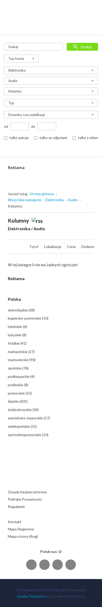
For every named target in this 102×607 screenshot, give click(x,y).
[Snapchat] (70, 564)
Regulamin (16, 506)
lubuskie (17, 335)
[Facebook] (31, 564)
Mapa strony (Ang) (23, 536)
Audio (39, 228)
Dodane (87, 246)
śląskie (18, 401)
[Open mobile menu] (90, 25)
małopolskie (21, 351)
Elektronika (19, 228)
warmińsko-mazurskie (29, 418)
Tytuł (34, 246)
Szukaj (86, 46)
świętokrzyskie (23, 409)
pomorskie (20, 393)
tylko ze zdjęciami (53, 137)
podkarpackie (21, 376)
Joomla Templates (31, 596)
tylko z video (88, 137)
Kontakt (14, 521)
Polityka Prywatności (25, 499)
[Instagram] (57, 564)
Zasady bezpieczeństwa (27, 492)
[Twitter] (44, 564)
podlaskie (18, 385)
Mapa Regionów (21, 529)
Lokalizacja (53, 246)
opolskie (18, 368)
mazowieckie (22, 359)
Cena (71, 246)
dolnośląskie (21, 310)
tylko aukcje (19, 137)
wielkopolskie (22, 426)
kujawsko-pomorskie (28, 318)
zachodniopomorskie (28, 434)
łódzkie (17, 343)
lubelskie (17, 326)
